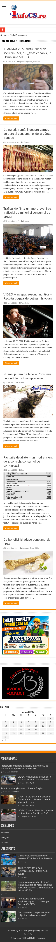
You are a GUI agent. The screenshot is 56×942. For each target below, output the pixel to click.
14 (36, 726)
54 (18, 772)
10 (6, 726)
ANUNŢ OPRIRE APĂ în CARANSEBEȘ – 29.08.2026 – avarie (33, 871)
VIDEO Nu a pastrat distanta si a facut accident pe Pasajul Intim (34, 778)
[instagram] (30, 934)
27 (28, 733)
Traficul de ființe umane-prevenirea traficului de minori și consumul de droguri (27, 212)
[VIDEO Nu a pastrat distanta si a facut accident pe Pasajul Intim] (8, 780)
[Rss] (25, 934)
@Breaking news (25, 62)
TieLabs (44, 930)
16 (50, 726)
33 (18, 792)
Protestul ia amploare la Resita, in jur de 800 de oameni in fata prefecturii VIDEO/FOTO (24, 767)
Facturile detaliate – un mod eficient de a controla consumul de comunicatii (28, 461)
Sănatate (36, 62)
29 (43, 733)
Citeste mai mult (11, 118)
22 (43, 730)
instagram (5, 837)
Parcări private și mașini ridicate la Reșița (21, 788)
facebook (5, 832)
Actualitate (25, 303)
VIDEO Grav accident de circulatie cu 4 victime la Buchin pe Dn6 (35, 812)
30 (35, 816)
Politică (21, 383)
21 (36, 730)
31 (33, 805)
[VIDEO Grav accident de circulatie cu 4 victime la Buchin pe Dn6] (8, 815)
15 (43, 726)
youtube (4, 842)
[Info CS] (28, 12)
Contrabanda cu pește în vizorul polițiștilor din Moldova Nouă (34, 914)
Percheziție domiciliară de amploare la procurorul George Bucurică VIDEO (33, 901)
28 (36, 733)
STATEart (23, 930)
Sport (23, 470)
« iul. (4, 740)
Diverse (26, 221)
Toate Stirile (34, 548)
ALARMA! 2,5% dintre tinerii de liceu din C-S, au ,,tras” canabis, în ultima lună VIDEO (27, 53)
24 (6, 733)
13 (28, 726)
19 (21, 730)
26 (21, 733)
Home (5, 35)
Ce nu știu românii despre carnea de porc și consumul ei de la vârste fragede (27, 133)
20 (28, 730)
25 (13, 733)
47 (33, 783)
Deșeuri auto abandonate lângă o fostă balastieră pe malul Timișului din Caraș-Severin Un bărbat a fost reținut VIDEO (35, 886)
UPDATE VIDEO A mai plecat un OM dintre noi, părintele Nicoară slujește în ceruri (34, 799)
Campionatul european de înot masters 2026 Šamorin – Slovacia (35, 857)
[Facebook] (28, 934)
